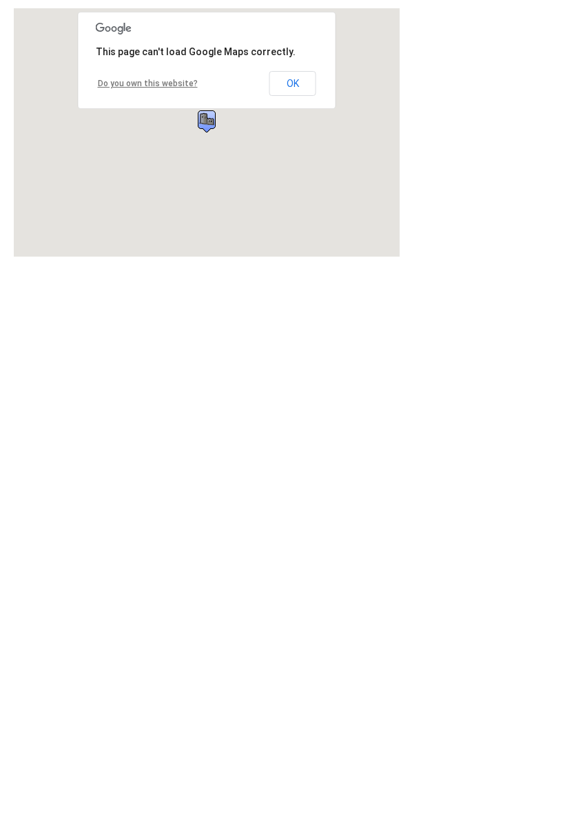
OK (293, 83)
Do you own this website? (148, 83)
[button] (206, 121)
